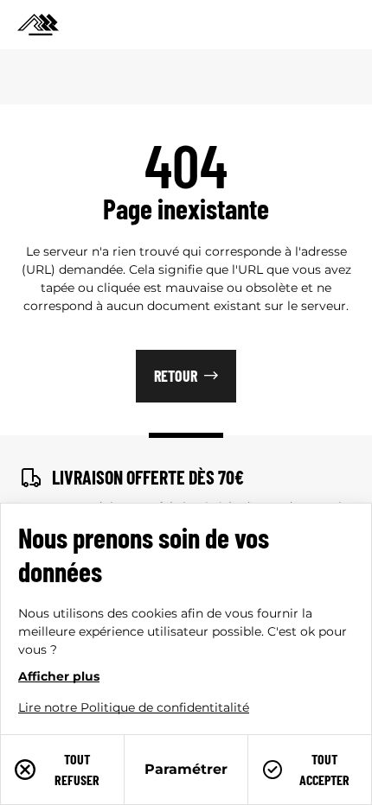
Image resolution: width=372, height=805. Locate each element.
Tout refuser (77, 769)
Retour (175, 375)
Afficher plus (58, 676)
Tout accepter (324, 769)
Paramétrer (186, 769)
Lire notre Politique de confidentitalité (133, 707)
